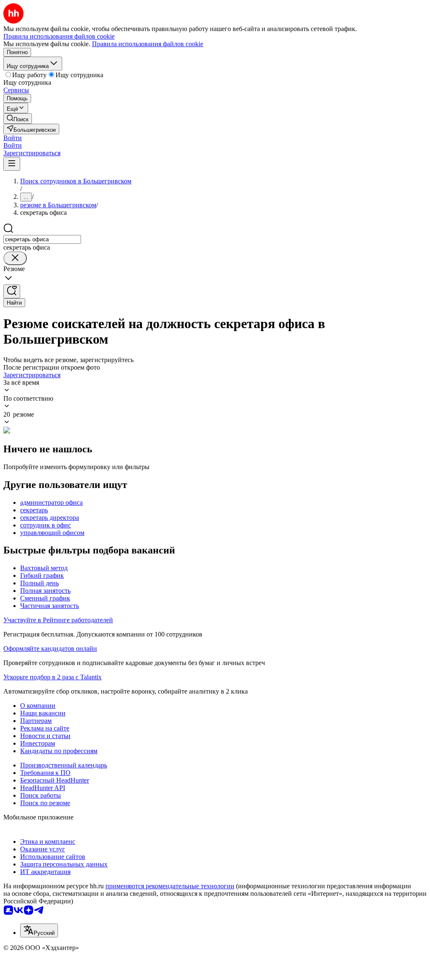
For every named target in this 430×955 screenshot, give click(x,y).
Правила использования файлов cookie (147, 43)
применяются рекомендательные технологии (169, 886)
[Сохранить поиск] (11, 291)
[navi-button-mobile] (11, 164)
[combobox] (42, 239)
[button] (12, 137)
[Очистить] (15, 258)
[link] (17, 118)
